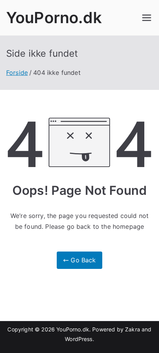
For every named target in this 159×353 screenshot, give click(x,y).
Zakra (132, 329)
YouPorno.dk (54, 17)
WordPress (78, 339)
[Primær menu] (146, 17)
